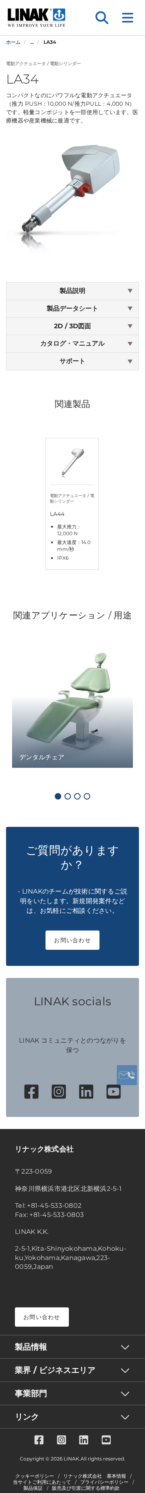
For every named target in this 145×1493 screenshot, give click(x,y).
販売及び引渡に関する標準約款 (86, 1488)
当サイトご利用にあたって (42, 1482)
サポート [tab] (72, 361)
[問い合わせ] (127, 1075)
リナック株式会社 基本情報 (94, 1476)
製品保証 (33, 1488)
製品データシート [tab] (72, 308)
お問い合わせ (72, 940)
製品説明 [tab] (72, 291)
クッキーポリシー (34, 1476)
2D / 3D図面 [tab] (72, 326)
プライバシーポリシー (104, 1482)
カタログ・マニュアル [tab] (72, 343)
